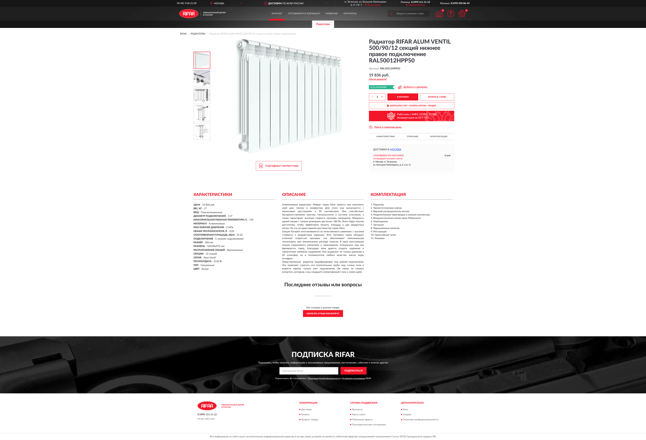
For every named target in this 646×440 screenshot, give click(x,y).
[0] (462, 13)
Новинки (332, 13)
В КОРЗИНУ (403, 97)
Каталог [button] (277, 13)
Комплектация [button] (438, 137)
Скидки (407, 414)
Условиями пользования (353, 378)
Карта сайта (358, 414)
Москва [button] (395, 149)
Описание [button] (412, 137)
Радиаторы (323, 24)
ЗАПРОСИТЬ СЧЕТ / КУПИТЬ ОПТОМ (413, 106)
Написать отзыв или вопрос (323, 314)
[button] (415, 5)
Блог (405, 409)
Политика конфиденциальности (420, 419)
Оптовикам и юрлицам (304, 13)
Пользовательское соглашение (369, 425)
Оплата (305, 414)
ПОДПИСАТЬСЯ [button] (353, 371)
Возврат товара (309, 419)
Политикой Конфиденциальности (324, 378)
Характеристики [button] (385, 137)
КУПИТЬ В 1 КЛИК (437, 97)
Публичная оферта (362, 419)
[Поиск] (391, 13)
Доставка (306, 409)
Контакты (350, 13)
